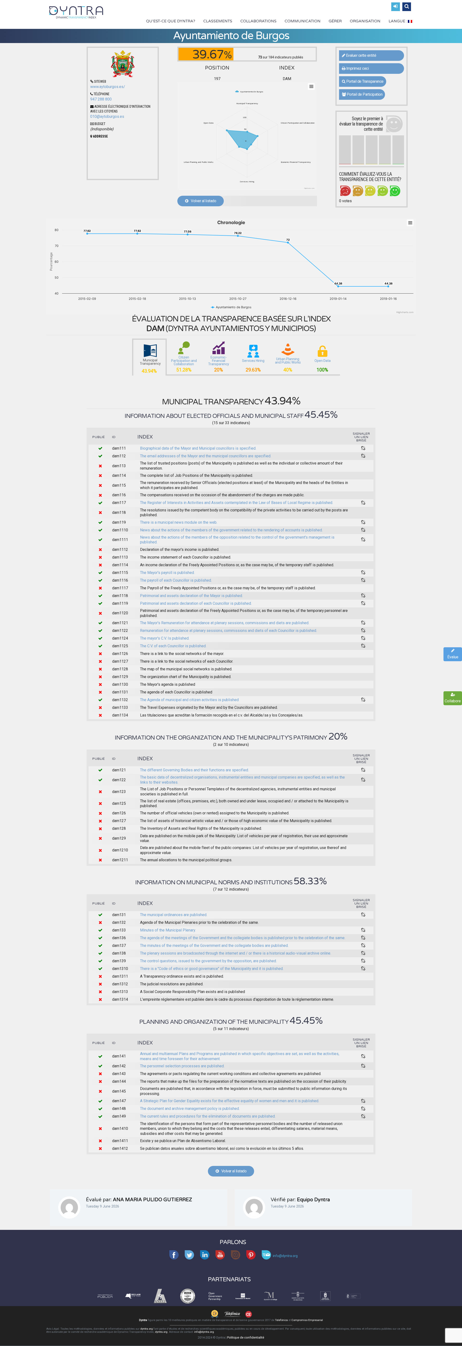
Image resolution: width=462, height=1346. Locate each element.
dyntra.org (146, 1328)
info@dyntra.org (204, 1331)
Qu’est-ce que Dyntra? (170, 21)
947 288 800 (101, 99)
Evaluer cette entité (360, 55)
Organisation (365, 21)
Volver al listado (202, 201)
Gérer (335, 21)
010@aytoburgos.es (107, 116)
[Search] (406, 6)
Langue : (398, 21)
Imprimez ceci (357, 68)
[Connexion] (395, 6)
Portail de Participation (364, 94)
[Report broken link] (363, 448)
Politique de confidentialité (245, 1337)
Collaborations (258, 21)
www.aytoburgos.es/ (107, 86)
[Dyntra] (76, 11)
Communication (303, 21)
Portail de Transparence (364, 81)
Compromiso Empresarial (307, 1320)
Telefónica (281, 1320)
